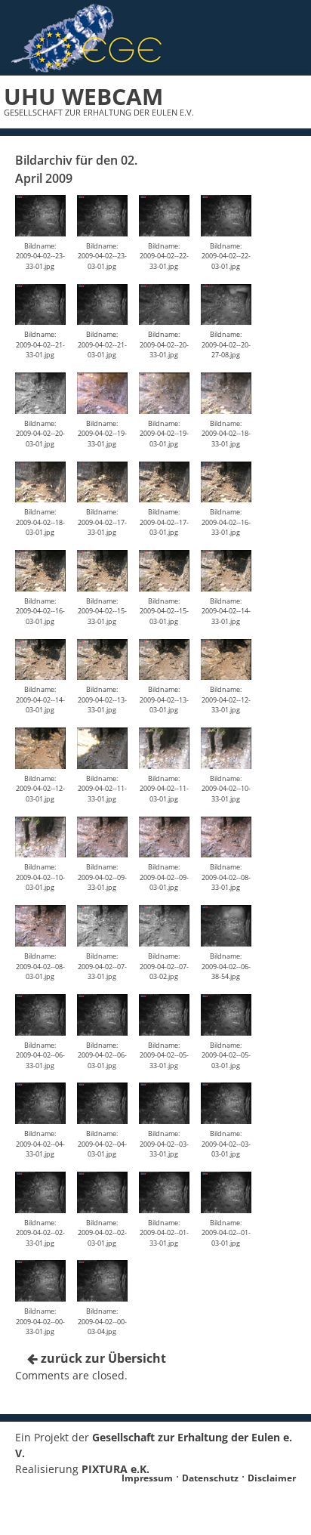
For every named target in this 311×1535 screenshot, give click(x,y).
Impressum (147, 1478)
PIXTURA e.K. (115, 1469)
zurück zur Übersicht (102, 1358)
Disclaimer (272, 1478)
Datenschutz (210, 1478)
